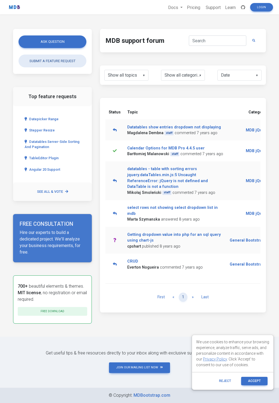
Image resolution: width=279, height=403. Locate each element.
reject (225, 381)
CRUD (132, 261)
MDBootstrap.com (152, 395)
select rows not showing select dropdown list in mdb (172, 210)
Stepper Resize (42, 130)
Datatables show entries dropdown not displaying (174, 127)
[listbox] (126, 75)
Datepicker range (44, 119)
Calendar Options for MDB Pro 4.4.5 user (166, 148)
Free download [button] (52, 311)
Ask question (53, 42)
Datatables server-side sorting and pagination (52, 144)
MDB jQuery (257, 130)
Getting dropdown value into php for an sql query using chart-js (174, 237)
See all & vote (50, 192)
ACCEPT (254, 381)
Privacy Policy (215, 359)
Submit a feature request (52, 61)
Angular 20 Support (44, 169)
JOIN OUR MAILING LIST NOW (137, 367)
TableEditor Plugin (44, 158)
